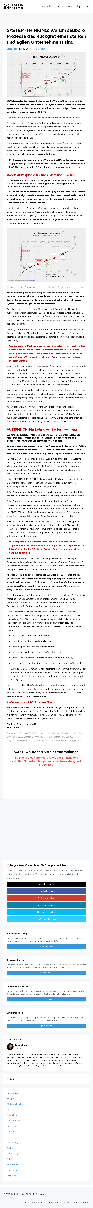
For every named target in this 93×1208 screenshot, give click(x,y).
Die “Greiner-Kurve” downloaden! (22, 287)
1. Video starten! (46, 973)
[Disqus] (46, 831)
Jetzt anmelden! (46, 999)
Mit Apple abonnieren (46, 884)
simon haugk (13, 1153)
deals (9, 1109)
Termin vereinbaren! (46, 946)
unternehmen (14, 1170)
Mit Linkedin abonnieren (46, 905)
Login (85, 6)
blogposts (12, 48)
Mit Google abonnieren (46, 898)
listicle (10, 1137)
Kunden (69, 6)
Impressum (52, 1202)
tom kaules (12, 1164)
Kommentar (39, 48)
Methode (46, 6)
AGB (27, 1202)
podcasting (12, 1142)
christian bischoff (15, 1104)
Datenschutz (38, 1202)
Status (75, 1202)
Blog (78, 6)
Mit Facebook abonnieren (46, 891)
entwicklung (13, 1115)
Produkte (58, 6)
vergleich (11, 1175)
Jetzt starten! (46, 1026)
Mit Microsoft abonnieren (46, 912)
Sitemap (65, 1202)
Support (85, 1202)
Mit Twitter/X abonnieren (46, 919)
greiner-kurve (13, 1120)
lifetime (11, 1131)
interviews (12, 1126)
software (11, 1159)
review (10, 1148)
